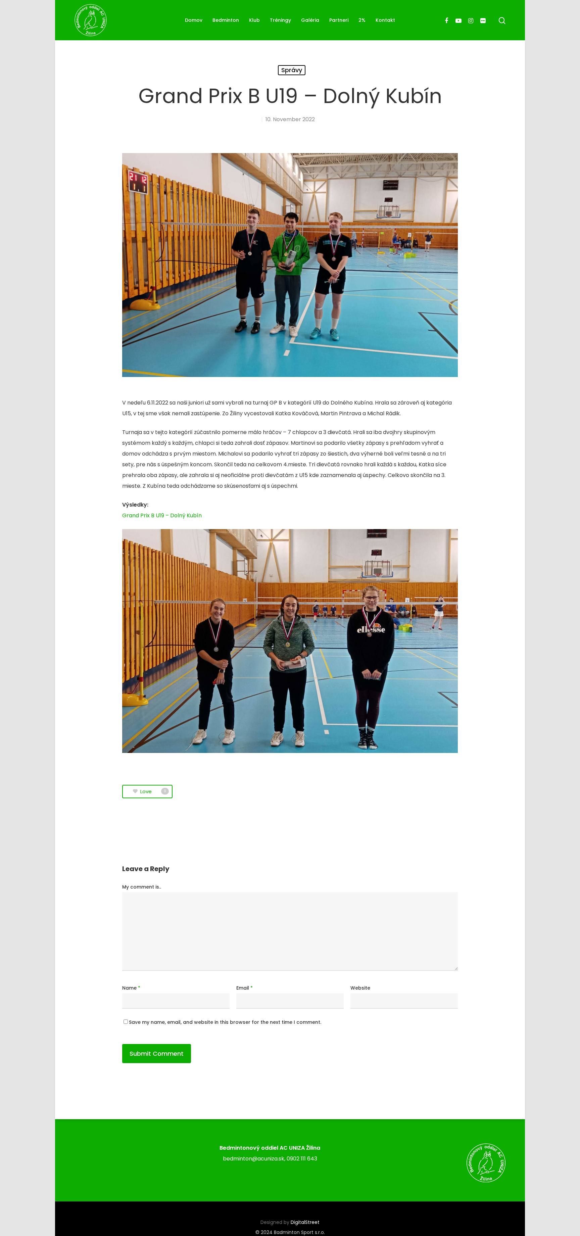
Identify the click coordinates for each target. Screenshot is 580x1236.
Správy (291, 70)
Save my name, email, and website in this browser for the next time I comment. (225, 1022)
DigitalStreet (305, 1222)
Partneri (338, 20)
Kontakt (385, 20)
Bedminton (225, 20)
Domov (193, 20)
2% (362, 20)
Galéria (310, 20)
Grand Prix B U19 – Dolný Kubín (162, 515)
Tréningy (280, 20)
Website (360, 988)
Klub (254, 20)
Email (244, 988)
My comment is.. (141, 887)
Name (131, 988)
